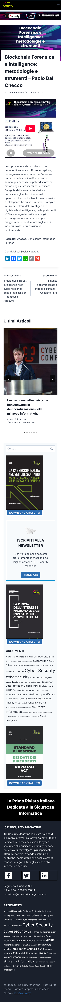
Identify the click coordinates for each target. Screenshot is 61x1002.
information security (40, 690)
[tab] (24, 432)
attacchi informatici (16, 657)
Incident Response (22, 690)
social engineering (45, 712)
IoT (7, 699)
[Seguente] (52, 378)
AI (7, 657)
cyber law (44, 665)
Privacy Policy (22, 993)
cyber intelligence (32, 665)
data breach (36, 682)
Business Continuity (34, 657)
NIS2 (40, 698)
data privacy (47, 682)
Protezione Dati (21, 703)
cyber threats (12, 682)
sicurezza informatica (19, 961)
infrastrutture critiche (16, 694)
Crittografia (27, 661)
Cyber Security (40, 670)
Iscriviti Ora (31, 574)
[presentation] (30, 361)
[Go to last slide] (8, 378)
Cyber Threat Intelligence (41, 677)
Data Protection (14, 685)
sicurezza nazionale (30, 712)
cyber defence (19, 665)
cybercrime (40, 661)
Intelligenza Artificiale (41, 694)
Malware (32, 698)
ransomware (35, 702)
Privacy (10, 702)
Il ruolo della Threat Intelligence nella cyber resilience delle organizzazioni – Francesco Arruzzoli (15, 288)
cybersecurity (17, 677)
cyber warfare (24, 682)
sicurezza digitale (24, 708)
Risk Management (29, 957)
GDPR (10, 690)
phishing (48, 698)
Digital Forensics (32, 685)
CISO (46, 657)
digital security (48, 686)
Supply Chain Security (30, 716)
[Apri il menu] (58, 5)
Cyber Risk (19, 671)
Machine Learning (18, 698)
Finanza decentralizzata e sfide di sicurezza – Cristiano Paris (45, 284)
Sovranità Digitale (13, 716)
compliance (18, 661)
